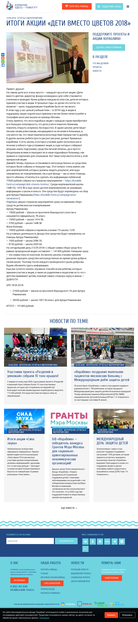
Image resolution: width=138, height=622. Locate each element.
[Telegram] (3, 65)
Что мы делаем (100, 63)
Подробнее (44, 618)
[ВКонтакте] (2, 54)
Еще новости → (69, 508)
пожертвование (112, 578)
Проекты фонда (48, 589)
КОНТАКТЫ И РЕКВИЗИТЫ (50, 593)
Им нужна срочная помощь (53, 577)
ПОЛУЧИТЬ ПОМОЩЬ (78, 6)
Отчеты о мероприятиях (29, 18)
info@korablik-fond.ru (22, 589)
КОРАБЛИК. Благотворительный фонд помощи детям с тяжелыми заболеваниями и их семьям (23, 572)
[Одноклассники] (2, 58)
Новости (97, 71)
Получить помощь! (49, 569)
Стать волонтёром (52, 583)
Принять (111, 615)
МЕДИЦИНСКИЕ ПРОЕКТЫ (81, 573)
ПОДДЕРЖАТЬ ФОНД (111, 6)
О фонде (44, 573)
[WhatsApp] (2, 61)
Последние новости (79, 569)
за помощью (19, 580)
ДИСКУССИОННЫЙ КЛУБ (80, 581)
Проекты (97, 67)
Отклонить (127, 615)
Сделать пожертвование (109, 47)
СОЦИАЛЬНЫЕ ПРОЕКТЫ (80, 577)
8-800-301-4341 (18, 586)
